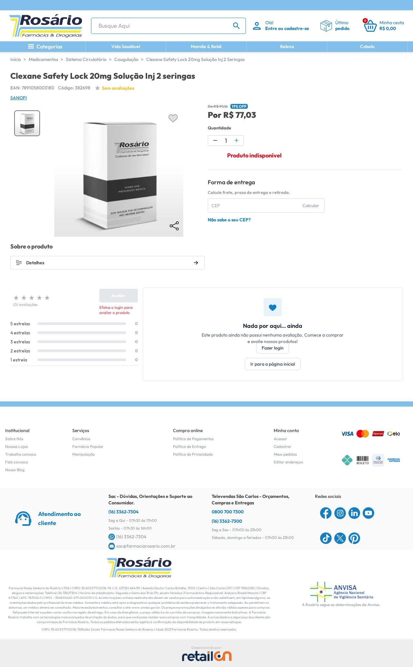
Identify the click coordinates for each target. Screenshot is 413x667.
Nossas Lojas (16, 446)
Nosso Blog (15, 469)
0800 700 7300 (228, 512)
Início (15, 59)
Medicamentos (43, 59)
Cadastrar (282, 446)
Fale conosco (16, 462)
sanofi (18, 98)
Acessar (280, 438)
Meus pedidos (285, 454)
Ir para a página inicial (272, 364)
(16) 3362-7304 (123, 512)
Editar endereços (288, 462)
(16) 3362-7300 (227, 521)
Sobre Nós (14, 438)
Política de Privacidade (193, 454)
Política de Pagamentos (193, 438)
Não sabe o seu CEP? (229, 220)
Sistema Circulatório (86, 59)
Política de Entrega (189, 446)
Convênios (81, 438)
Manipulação (83, 454)
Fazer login (273, 348)
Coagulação (126, 59)
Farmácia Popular (88, 446)
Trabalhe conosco (20, 454)
